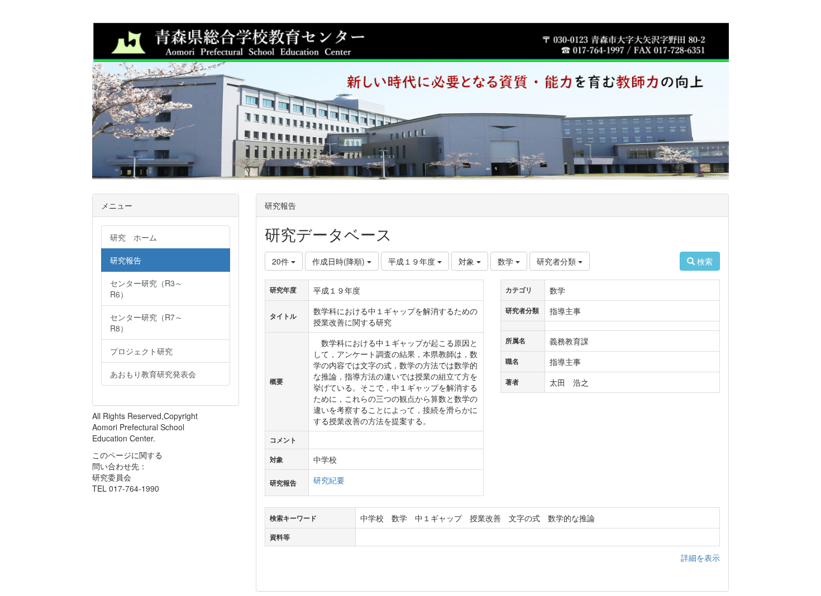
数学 (506, 261)
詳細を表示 (700, 557)
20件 (281, 261)
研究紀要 (329, 480)
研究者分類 (557, 261)
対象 (467, 261)
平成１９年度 (412, 261)
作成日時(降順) (339, 261)
